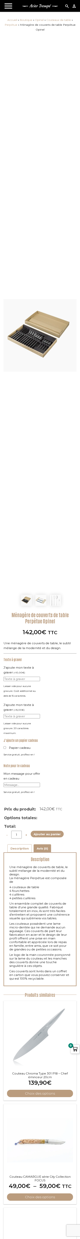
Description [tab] (19, 848)
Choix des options (40, 1197)
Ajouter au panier (47, 834)
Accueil (12, 19)
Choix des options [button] (40, 1093)
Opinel (39, 19)
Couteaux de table (58, 19)
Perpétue (11, 24)
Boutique (26, 19)
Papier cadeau (19, 748)
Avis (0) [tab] (42, 848)
